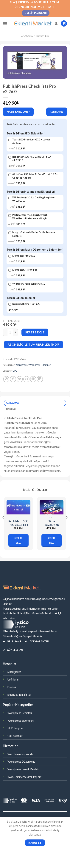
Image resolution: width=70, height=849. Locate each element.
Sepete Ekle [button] (18, 540)
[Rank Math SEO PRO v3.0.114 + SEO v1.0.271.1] (18, 507)
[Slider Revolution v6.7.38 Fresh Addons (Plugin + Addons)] (51, 507)
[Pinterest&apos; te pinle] (33, 379)
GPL (15, 370)
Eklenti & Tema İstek (19, 694)
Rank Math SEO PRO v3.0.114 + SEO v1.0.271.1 (18, 524)
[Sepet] (64, 23)
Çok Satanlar (15, 735)
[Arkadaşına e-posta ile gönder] (26, 379)
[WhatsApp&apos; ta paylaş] (6, 379)
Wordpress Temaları (19, 713)
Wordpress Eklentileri (39, 364)
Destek (11, 687)
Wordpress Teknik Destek (23, 769)
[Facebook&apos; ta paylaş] (13, 379)
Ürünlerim (13, 679)
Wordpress (42, 35)
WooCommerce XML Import (24, 776)
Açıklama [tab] (12, 402)
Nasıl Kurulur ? (18, 111)
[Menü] (5, 23)
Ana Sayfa (27, 35)
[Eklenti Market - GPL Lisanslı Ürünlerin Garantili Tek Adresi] (33, 24)
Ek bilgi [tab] (11, 409)
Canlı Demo (56, 111)
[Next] (66, 525)
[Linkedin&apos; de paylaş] (40, 379)
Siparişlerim (14, 671)
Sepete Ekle (34, 332)
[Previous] (3, 525)
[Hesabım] (56, 23)
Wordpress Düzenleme (21, 761)
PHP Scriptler (15, 728)
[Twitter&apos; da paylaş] (20, 379)
